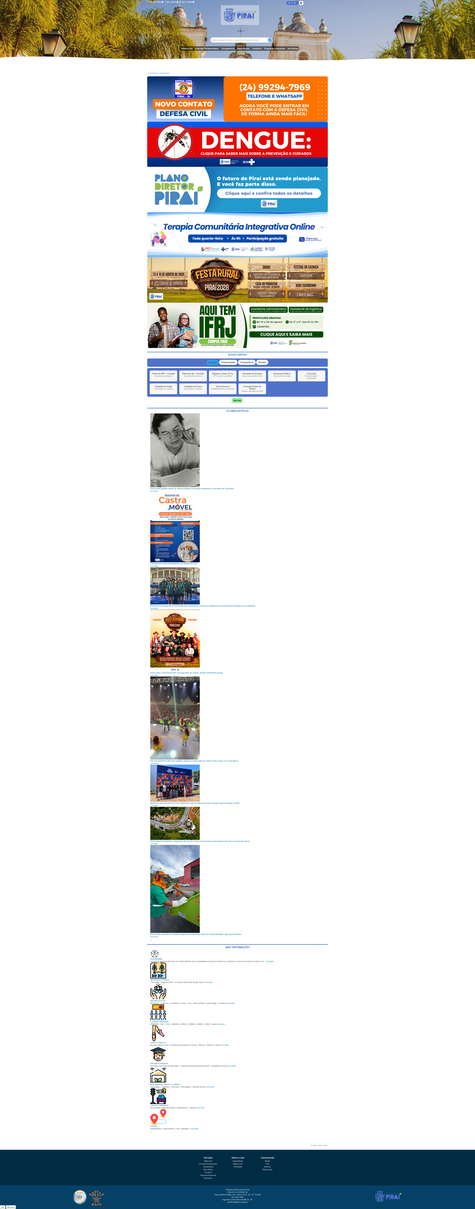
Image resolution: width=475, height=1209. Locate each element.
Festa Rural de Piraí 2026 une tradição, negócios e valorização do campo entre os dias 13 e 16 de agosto (194, 761)
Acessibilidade (156, 959)
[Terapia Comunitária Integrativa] (237, 256)
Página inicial (164, 73)
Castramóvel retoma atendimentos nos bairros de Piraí (173, 563)
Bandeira (267, 1167)
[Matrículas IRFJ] (237, 347)
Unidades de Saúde (163, 387)
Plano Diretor (243, 48)
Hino (267, 1164)
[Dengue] (237, 165)
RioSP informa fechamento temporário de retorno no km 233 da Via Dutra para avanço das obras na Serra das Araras (200, 841)
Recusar (11, 1207)
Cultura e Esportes (158, 1042)
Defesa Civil (186, 48)
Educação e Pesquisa (159, 1063)
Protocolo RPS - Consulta (163, 375)
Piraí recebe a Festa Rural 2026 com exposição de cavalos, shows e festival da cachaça (186, 673)
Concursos (311, 376)
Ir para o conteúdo (155, 2)
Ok (3, 1207)
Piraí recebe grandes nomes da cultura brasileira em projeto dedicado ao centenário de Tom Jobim (192, 488)
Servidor (262, 362)
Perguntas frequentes (274, 48)
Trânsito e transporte (159, 1105)
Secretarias (293, 48)
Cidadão (212, 362)
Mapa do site (238, 1164)
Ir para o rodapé (187, 2)
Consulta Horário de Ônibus (252, 388)
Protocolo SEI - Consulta (193, 375)
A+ (289, 3)
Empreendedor (228, 362)
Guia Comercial (222, 387)
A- (295, 3)
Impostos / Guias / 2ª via (222, 375)
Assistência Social (157, 1000)
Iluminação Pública (281, 375)
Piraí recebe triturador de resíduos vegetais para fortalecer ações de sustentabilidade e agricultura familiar (195, 934)
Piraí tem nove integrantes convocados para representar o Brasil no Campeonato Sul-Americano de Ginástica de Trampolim (202, 606)
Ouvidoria (257, 48)
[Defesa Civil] (237, 120)
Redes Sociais (267, 1170)
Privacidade (238, 1167)
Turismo (153, 1126)
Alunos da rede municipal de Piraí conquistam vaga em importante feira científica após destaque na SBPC (195, 803)
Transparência (228, 48)
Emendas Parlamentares (206, 48)
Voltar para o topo (320, 1145)
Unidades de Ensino (193, 387)
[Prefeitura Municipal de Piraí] (237, 18)
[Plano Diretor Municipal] (237, 211)
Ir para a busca (171, 2)
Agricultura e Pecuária (159, 980)
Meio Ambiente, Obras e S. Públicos (165, 1084)
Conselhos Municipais (159, 1021)
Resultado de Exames (252, 375)
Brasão (267, 1161)
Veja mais (237, 400)
